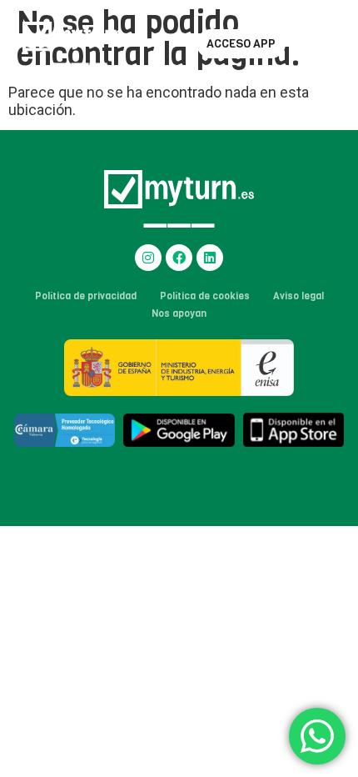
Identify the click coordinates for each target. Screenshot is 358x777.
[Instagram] (148, 257)
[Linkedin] (209, 257)
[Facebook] (179, 257)
